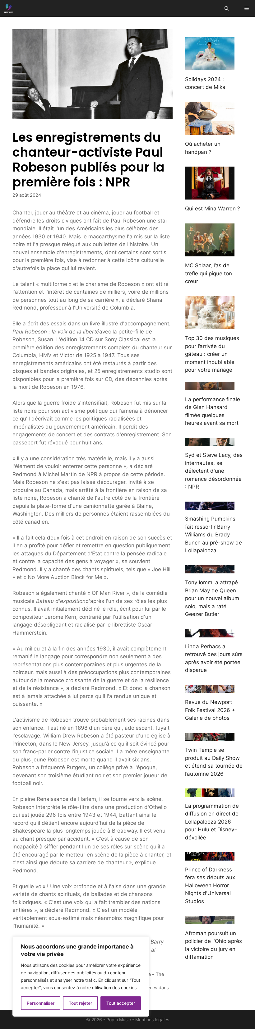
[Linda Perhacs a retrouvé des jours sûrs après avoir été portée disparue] (209, 633)
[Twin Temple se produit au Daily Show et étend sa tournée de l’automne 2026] (209, 737)
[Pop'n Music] (8, 8)
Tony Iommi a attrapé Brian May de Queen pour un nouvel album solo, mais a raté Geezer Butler (212, 598)
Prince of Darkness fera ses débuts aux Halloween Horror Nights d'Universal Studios (210, 885)
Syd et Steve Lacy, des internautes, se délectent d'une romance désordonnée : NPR (214, 471)
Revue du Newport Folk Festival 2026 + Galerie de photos (210, 710)
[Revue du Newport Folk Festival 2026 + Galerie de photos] (209, 689)
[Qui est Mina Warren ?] (209, 195)
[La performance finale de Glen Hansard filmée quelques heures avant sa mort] (209, 386)
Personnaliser (40, 1003)
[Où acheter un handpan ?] (209, 131)
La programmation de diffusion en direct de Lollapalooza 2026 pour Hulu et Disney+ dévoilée (212, 822)
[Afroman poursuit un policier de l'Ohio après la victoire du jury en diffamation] (209, 920)
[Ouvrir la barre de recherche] (227, 8)
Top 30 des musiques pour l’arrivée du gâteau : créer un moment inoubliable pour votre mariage (212, 354)
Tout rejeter (80, 1003)
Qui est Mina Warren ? (212, 208)
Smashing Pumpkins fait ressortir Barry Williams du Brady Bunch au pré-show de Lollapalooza (213, 535)
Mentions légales (152, 1019)
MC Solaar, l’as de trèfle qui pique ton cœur (208, 273)
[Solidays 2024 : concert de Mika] (209, 66)
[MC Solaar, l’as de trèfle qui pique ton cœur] (209, 252)
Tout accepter (120, 1003)
